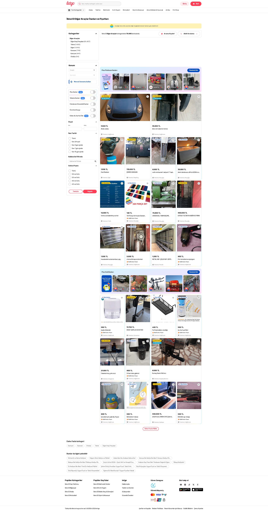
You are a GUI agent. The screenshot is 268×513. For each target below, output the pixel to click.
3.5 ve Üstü (76, 177)
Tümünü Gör (193, 70)
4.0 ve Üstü (76, 181)
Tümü (74, 138)
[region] (151, 81)
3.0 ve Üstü (76, 174)
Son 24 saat (76, 142)
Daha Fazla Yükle (151, 429)
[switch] (93, 92)
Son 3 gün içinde (77, 145)
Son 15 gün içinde (77, 152)
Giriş (185, 4)
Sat (197, 4)
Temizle (76, 191)
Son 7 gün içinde (77, 148)
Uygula (89, 191)
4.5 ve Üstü (76, 184)
